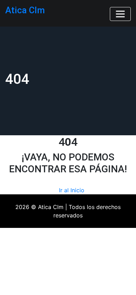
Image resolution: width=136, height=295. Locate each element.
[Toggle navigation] (120, 14)
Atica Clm (25, 10)
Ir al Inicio (71, 190)
